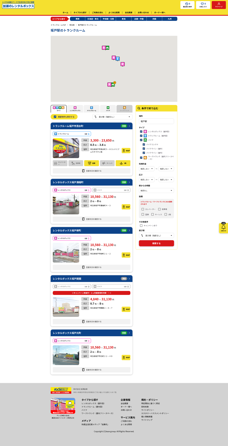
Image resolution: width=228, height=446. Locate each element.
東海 (123, 18)
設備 (141, 196)
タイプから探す (80, 12)
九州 (170, 18)
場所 (141, 116)
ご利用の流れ (97, 12)
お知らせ (223, 227)
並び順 (141, 230)
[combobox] (156, 121)
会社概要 (128, 12)
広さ (141, 174)
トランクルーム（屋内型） (93, 406)
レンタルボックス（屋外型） (94, 403)
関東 (77, 18)
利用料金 (142, 163)
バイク (84, 410)
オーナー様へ (159, 12)
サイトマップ (146, 420)
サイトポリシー (147, 410)
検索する (156, 243)
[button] (118, 59)
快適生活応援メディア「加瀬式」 (95, 424)
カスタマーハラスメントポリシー (155, 413)
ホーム (65, 12)
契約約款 (145, 406)
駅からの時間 (144, 185)
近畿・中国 (139, 18)
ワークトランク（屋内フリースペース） (98, 413)
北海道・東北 (92, 18)
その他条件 (143, 221)
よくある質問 (114, 12)
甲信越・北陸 (108, 18)
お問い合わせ (143, 12)
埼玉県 (72, 25)
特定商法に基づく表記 (150, 403)
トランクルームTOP (58, 25)
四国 (154, 18)
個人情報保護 (146, 416)
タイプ (141, 127)
